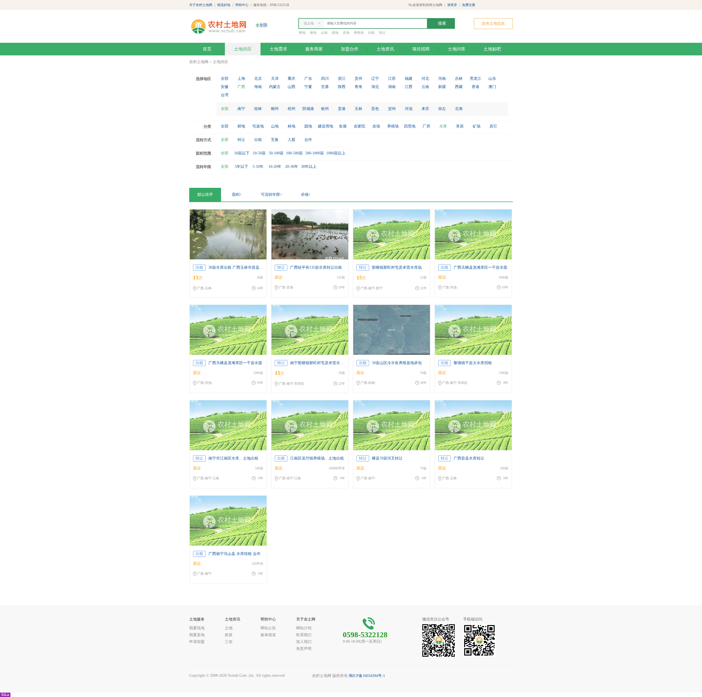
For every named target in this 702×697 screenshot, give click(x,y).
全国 (263, 25)
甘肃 (325, 87)
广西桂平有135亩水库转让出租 (316, 267)
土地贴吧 (492, 49)
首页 (207, 49)
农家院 (359, 126)
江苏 (392, 78)
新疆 (442, 87)
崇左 (442, 109)
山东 (492, 78)
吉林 (459, 78)
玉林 (358, 109)
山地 (324, 33)
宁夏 (308, 87)
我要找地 (197, 628)
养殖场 (359, 33)
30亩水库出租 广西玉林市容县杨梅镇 (239, 267)
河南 (442, 78)
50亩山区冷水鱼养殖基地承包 (397, 363)
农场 (346, 33)
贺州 (392, 109)
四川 (325, 78)
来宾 (425, 109)
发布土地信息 (493, 23)
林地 (313, 33)
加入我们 (304, 642)
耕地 (302, 33)
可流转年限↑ (271, 194)
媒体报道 (268, 635)
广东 (308, 78)
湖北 (375, 87)
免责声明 (304, 649)
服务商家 (314, 49)
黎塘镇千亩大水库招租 (473, 363)
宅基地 (258, 126)
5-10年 (258, 167)
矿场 (476, 126)
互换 (275, 140)
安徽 (224, 87)
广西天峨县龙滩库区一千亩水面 (480, 267)
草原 (460, 126)
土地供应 (242, 49)
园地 (335, 33)
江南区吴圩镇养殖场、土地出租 (317, 458)
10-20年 (274, 167)
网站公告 (268, 628)
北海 (459, 109)
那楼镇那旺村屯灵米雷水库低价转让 (402, 267)
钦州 (325, 109)
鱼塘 (343, 126)
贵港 (342, 109)
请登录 (452, 5)
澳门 (492, 87)
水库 (443, 126)
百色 (375, 109)
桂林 (258, 109)
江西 (408, 87)
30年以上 (308, 167)
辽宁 (375, 78)
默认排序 (205, 194)
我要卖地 (197, 635)
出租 (371, 33)
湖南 (392, 87)
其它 (493, 126)
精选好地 (223, 5)
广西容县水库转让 (469, 458)
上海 (241, 78)
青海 (358, 87)
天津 (275, 78)
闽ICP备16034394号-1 (367, 676)
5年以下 (241, 167)
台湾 (224, 95)
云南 (425, 87)
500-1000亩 (314, 153)
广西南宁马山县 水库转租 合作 (234, 554)
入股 (291, 140)
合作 (308, 140)
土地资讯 (385, 49)
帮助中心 (241, 5)
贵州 (358, 78)
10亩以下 (242, 153)
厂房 (426, 126)
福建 (408, 78)
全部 (224, 78)
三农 (229, 642)
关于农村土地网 (200, 5)
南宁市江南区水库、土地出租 (233, 458)
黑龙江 (475, 78)
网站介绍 (304, 628)
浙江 (342, 78)
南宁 (241, 109)
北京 (258, 78)
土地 (229, 628)
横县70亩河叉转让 (387, 458)
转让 (382, 33)
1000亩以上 (336, 153)
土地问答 (456, 49)
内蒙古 (275, 87)
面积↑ (237, 194)
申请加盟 (197, 642)
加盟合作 (349, 49)
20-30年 (291, 167)
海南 (258, 87)
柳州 (275, 109)
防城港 (308, 109)
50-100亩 (276, 153)
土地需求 (278, 49)
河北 (425, 78)
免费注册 (468, 5)
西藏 (459, 87)
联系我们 (304, 635)
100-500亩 (294, 153)
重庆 (291, 78)
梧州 (291, 109)
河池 (408, 109)
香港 (475, 87)
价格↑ (306, 194)
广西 (241, 87)
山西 (291, 87)
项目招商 (421, 49)
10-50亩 (259, 153)
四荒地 (409, 126)
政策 (229, 635)
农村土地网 (198, 62)
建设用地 (325, 126)
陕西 (342, 87)
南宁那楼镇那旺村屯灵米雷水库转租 (321, 363)
